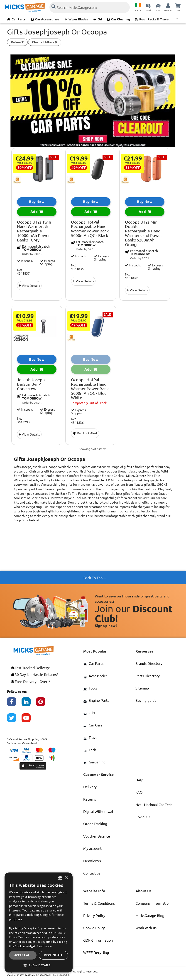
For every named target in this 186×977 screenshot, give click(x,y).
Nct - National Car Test (153, 805)
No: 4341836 (77, 420)
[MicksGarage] (25, 7)
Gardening (97, 762)
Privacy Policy (94, 916)
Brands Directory (148, 663)
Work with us (146, 928)
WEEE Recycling (96, 952)
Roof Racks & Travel (154, 19)
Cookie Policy (94, 928)
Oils (92, 713)
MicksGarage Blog (149, 916)
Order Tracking (95, 824)
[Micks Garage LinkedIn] (29, 704)
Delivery (90, 787)
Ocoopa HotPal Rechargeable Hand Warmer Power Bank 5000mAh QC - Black (90, 229)
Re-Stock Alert (87, 433)
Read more (44, 946)
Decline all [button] (53, 955)
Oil (100, 19)
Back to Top (93, 578)
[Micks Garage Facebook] (14, 704)
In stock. (26, 260)
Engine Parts (99, 700)
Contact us (91, 873)
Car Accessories (47, 19)
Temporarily (89, 402)
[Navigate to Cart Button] (178, 5)
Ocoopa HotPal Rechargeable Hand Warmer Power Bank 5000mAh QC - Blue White (90, 389)
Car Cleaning (120, 19)
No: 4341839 (131, 276)
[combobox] (60, 878)
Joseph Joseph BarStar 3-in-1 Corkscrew (31, 384)
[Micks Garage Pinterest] (43, 704)
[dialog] (39, 922)
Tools (93, 688)
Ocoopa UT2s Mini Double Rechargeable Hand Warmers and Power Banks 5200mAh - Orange (143, 233)
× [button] (66, 878)
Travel (93, 738)
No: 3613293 (23, 420)
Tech (92, 750)
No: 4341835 (77, 267)
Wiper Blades (78, 19)
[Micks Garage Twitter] (14, 720)
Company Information (153, 903)
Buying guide (146, 700)
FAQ (138, 792)
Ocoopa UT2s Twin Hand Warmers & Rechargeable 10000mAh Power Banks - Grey (34, 231)
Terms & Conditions (99, 903)
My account (92, 848)
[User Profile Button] (168, 5)
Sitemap (142, 688)
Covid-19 (142, 817)
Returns (89, 799)
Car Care (96, 725)
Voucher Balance (96, 836)
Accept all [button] (23, 955)
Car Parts (19, 19)
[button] (38, 965)
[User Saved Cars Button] (158, 5)
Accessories (98, 676)
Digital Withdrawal (98, 811)
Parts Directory (147, 676)
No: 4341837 (23, 271)
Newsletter (92, 861)
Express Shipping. (47, 262)
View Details (30, 285)
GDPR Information (98, 940)
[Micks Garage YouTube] (29, 720)
